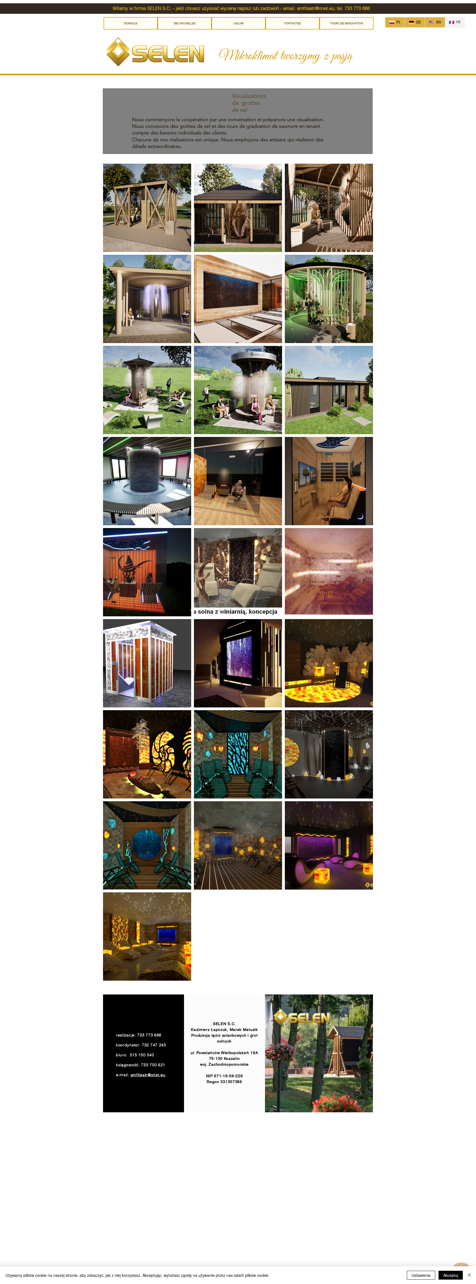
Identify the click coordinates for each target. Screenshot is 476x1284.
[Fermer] (469, 1275)
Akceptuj (450, 1275)
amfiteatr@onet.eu (315, 8)
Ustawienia (421, 1275)
